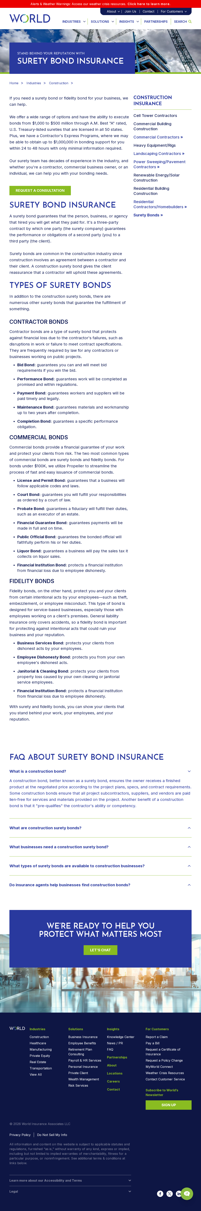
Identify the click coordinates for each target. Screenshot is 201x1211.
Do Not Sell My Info (52, 1135)
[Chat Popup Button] (187, 1193)
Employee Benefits (82, 1043)
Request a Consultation (40, 190)
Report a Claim (157, 1037)
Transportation (41, 1068)
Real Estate (38, 1062)
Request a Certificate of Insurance (163, 1051)
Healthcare (38, 1043)
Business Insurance (83, 1037)
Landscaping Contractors (157, 153)
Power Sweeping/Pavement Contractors (159, 164)
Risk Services (78, 1085)
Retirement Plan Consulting (80, 1051)
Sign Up (169, 1105)
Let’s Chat (100, 950)
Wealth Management (83, 1079)
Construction (58, 83)
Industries (71, 22)
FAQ (110, 1049)
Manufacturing (41, 1049)
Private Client (78, 1073)
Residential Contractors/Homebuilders (158, 204)
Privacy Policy (20, 1135)
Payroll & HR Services (84, 1060)
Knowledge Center (120, 1037)
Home (13, 83)
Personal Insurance (83, 1067)
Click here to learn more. (149, 4)
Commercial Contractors (156, 137)
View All (36, 1074)
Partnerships (156, 22)
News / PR (115, 1043)
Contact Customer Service (165, 1079)
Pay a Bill (152, 1043)
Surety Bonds (146, 215)
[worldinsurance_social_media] (160, 1194)
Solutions (100, 22)
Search (180, 22)
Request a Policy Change (164, 1060)
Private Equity (40, 1056)
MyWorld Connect (159, 1067)
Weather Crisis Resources (165, 1073)
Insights (126, 22)
